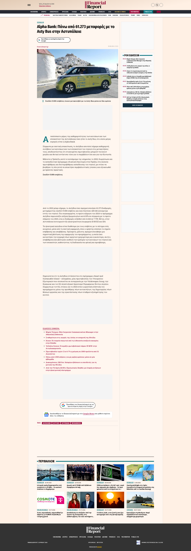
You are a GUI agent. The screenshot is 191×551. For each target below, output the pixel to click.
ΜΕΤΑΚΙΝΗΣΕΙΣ (76, 423)
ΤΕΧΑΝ (79, 15)
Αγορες (43, 12)
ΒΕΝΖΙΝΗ (115, 15)
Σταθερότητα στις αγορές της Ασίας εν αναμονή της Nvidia (70, 337)
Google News (88, 413)
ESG (109, 12)
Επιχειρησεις (54, 12)
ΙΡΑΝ (109, 15)
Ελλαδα (74, 12)
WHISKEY (99, 547)
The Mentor (135, 12)
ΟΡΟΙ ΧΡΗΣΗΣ (92, 542)
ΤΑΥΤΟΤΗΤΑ (100, 542)
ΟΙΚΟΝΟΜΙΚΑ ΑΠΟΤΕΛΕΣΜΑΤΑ (98, 15)
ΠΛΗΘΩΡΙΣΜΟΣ (124, 15)
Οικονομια (34, 12)
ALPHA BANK (47, 423)
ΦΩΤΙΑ (85, 15)
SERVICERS (145, 15)
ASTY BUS (56, 423)
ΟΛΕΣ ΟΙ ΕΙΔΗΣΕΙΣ (137, 105)
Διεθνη (92, 12)
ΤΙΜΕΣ (138, 15)
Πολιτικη (83, 12)
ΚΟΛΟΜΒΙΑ (72, 15)
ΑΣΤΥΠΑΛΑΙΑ (65, 423)
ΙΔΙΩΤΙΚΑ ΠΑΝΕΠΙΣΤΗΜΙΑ (60, 15)
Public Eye (148, 12)
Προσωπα (65, 12)
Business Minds (120, 12)
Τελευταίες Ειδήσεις (45, 6)
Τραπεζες (101, 12)
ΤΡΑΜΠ (133, 15)
